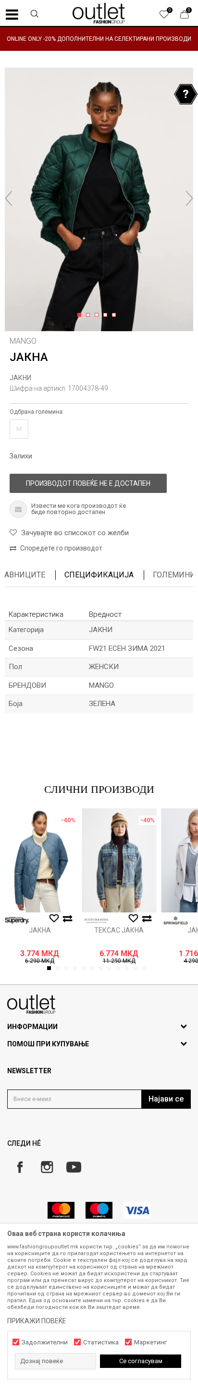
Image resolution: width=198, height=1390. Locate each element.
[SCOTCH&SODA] (96, 920)
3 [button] (98, 315)
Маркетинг (150, 1342)
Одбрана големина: (37, 411)
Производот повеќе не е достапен (88, 483)
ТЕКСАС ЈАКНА (119, 930)
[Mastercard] (61, 1210)
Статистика (101, 1342)
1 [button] (81, 315)
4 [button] (107, 315)
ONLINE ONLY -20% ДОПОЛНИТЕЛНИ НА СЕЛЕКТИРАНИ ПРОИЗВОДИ (99, 39)
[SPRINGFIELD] (175, 920)
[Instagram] (46, 1167)
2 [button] (89, 315)
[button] (34, 15)
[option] (99, 38)
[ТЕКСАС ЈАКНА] (119, 860)
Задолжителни (45, 1342)
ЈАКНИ (20, 378)
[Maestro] (99, 1210)
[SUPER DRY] (17, 920)
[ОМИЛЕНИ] (169, 16)
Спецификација (99, 574)
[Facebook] (19, 1167)
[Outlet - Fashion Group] (99, 13)
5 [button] (115, 315)
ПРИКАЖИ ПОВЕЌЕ (36, 1321)
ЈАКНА (40, 930)
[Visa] (137, 1210)
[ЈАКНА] (39, 860)
